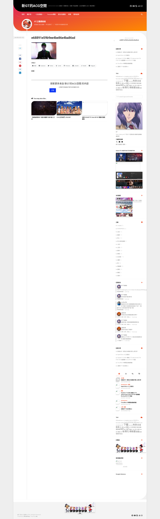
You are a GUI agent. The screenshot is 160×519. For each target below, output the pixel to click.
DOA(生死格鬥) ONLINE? (64, 117)
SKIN (126, 79)
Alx (36, 516)
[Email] (141, 6)
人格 (129, 81)
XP (122, 81)
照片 (136, 85)
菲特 (121, 88)
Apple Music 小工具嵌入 (123, 55)
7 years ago (126, 291)
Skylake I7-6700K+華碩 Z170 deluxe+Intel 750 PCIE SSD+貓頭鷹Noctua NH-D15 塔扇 (130, 394)
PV (138, 76)
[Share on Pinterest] (20, 64)
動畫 (117, 83)
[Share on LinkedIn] (20, 71)
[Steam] (136, 6)
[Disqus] (69, 146)
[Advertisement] (128, 486)
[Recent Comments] (132, 374)
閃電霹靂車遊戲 (120, 291)
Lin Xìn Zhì (124, 302)
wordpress (119, 81)
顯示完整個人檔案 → (121, 144)
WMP (141, 78)
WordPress (27, 516)
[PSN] (139, 6)
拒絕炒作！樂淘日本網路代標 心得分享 (127, 52)
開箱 (118, 272)
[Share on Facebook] (20, 57)
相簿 (69, 14)
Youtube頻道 (51, 14)
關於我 (29, 14)
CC (123, 76)
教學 (122, 85)
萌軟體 (132, 87)
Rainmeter (118, 78)
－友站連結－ (39, 14)
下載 (126, 80)
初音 (139, 81)
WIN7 (138, 79)
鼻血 (121, 90)
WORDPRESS (120, 228)
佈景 (135, 81)
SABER (122, 78)
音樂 (118, 275)
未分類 (119, 256)
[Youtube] (133, 6)
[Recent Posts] (119, 374)
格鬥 (127, 85)
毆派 (134, 85)
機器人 (131, 85)
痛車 (138, 85)
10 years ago (134, 317)
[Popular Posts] (125, 374)
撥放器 (118, 85)
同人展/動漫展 (121, 241)
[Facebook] (131, 6)
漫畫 (118, 260)
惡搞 (134, 83)
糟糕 (119, 88)
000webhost (119, 76)
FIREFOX (131, 76)
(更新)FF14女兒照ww (122, 66)
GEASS (135, 76)
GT (117, 132)
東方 (125, 85)
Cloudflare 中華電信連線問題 (124, 63)
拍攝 (140, 83)
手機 (137, 83)
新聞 (118, 253)
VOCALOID (132, 79)
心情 (118, 247)
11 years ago (127, 340)
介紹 (132, 81)
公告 (118, 231)
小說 (118, 244)
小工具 (131, 83)
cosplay (126, 76)
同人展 (121, 83)
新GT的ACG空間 (34, 6)
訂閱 (52, 90)
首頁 (23, 14)
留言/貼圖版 (62, 14)
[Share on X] (20, 50)
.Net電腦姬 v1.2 (120, 340)
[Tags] (139, 374)
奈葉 (125, 83)
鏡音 (141, 88)
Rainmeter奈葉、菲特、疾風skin (124, 317)
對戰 (127, 83)
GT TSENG (124, 285)
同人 (118, 238)
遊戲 (137, 88)
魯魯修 (118, 90)
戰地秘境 (76, 14)
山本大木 (123, 313)
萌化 (127, 87)
